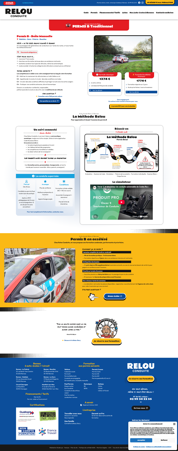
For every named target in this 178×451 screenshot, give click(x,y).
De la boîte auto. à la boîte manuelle (76, 380)
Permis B (67, 374)
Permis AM (95, 376)
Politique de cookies (139, 447)
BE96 (85, 388)
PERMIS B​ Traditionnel (92, 26)
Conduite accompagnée (72, 378)
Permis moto (96, 372)
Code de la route (69, 372)
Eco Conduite (69, 388)
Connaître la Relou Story (72, 423)
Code (86, 12)
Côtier (100, 386)
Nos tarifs (37, 397)
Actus (125, 12)
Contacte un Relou (164, 12)
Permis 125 (95, 374)
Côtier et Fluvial (103, 391)
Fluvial (100, 388)
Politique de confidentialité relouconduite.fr (158, 447)
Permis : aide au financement (37, 399)
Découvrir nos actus (71, 415)
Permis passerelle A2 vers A (101, 378)
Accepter (141, 440)
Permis (94, 12)
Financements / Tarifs (110, 12)
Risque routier (69, 386)
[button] (174, 424)
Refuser (164, 440)
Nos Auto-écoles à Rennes (142, 12)
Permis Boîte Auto (70, 376)
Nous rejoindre (69, 418)
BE (85, 386)
